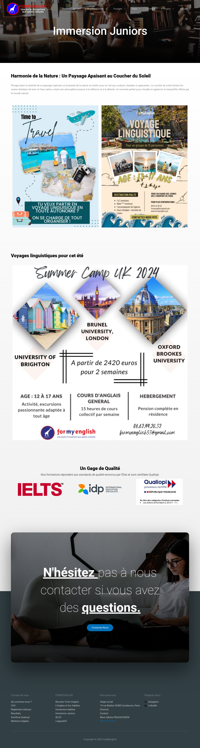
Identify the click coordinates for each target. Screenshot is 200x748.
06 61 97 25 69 (107, 721)
